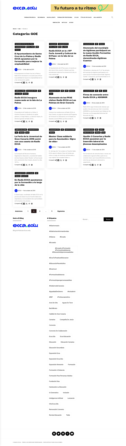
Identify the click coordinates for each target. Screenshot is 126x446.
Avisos (71, 22)
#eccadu (63, 237)
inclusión (66, 393)
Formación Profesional (64, 17)
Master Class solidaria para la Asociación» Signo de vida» (62, 139)
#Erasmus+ (53, 269)
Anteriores (18, 211)
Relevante (17, 49)
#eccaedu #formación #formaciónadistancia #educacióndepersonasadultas (62, 250)
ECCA (19, 69)
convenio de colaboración (58, 331)
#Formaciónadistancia (56, 275)
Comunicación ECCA (20, 47)
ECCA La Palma (30, 47)
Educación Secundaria (56, 348)
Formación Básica (30, 17)
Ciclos (76, 17)
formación (71, 364)
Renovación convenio (56, 409)
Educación (52, 342)
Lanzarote (71, 398)
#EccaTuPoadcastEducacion (58, 258)
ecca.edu (52, 336)
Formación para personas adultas (60, 376)
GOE (37, 47)
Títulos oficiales (86, 17)
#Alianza (52, 237)
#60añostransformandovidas (59, 231)
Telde (68, 415)
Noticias (64, 22)
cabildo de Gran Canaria (57, 314)
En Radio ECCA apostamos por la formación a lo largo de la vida (28, 182)
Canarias (52, 319)
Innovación (56, 22)
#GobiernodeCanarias (56, 286)
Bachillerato (51, 17)
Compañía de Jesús (67, 319)
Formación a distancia (56, 370)
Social (51, 93)
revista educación (55, 415)
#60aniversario (54, 226)
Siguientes (61, 211)
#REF (51, 297)
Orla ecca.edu (53, 404)
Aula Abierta (98, 17)
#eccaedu (52, 242)
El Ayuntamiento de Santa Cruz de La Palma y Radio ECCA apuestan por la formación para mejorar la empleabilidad (28, 59)
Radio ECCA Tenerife (70, 129)
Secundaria (41, 17)
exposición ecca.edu (56, 359)
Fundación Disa (54, 381)
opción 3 (102, 129)
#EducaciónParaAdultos (57, 263)
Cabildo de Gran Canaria (20, 129)
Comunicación (53, 44)
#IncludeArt (71, 291)
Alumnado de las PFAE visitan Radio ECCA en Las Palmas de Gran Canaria (62, 100)
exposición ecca (54, 353)
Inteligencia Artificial (56, 398)
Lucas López (18, 93)
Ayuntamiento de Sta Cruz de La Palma (24, 44)
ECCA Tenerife (30, 173)
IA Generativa (53, 393)
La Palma (65, 47)
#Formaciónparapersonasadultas (60, 280)
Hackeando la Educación (57, 387)
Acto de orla (53, 303)
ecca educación (65, 336)
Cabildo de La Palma (20, 90)
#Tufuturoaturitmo (63, 297)
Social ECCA (25, 176)
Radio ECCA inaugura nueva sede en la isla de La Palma (28, 100)
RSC (101, 90)
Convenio (52, 325)
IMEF (66, 90)
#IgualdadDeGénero (56, 291)
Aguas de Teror (67, 303)
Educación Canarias (67, 342)
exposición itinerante (56, 364)
